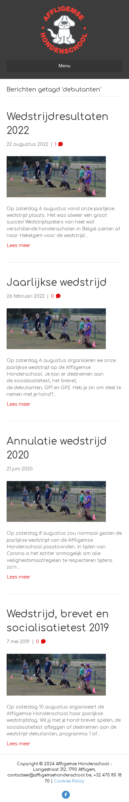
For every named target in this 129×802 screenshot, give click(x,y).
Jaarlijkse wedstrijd (57, 282)
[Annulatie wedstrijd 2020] (56, 501)
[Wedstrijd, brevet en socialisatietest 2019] (56, 674)
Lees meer (18, 245)
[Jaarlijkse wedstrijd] (56, 328)
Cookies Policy (69, 781)
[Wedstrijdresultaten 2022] (56, 176)
